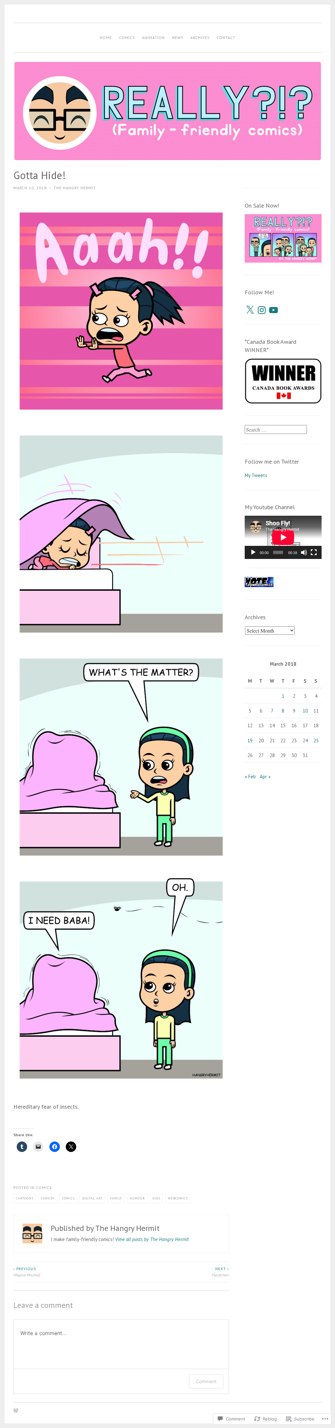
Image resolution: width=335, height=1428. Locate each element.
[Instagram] (261, 310)
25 (316, 740)
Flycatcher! (220, 1271)
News (177, 37)
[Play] (253, 552)
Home (106, 37)
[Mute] (304, 552)
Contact (226, 37)
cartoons (24, 1198)
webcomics (178, 1198)
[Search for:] (276, 430)
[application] (283, 537)
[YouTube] (273, 310)
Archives (199, 37)
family (116, 1198)
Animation (153, 37)
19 (250, 740)
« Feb (250, 776)
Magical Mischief (26, 1271)
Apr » (265, 776)
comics (44, 1187)
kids (156, 1198)
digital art (92, 1198)
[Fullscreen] (313, 552)
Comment (206, 1381)
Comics (127, 37)
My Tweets (256, 475)
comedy (48, 1198)
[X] (250, 310)
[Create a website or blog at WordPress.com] (15, 1410)
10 (305, 711)
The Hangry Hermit (75, 187)
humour (137, 1198)
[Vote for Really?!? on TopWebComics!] (259, 585)
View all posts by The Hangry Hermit (152, 1239)
